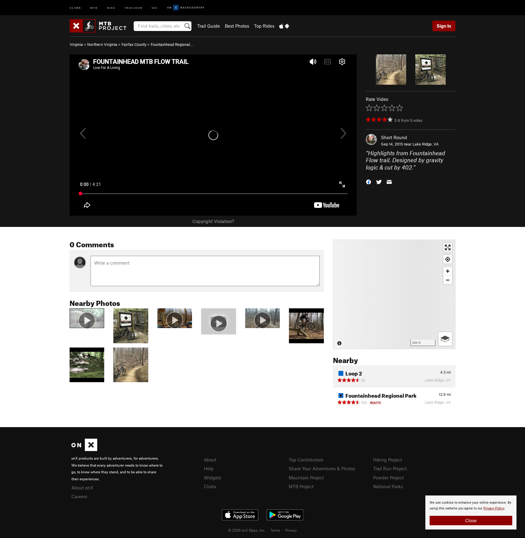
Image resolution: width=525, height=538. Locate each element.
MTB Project (301, 486)
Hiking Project (387, 459)
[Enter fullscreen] (447, 247)
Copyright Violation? (213, 221)
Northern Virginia (102, 44)
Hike (111, 7)
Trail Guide (208, 26)
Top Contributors (306, 459)
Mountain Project (306, 477)
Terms (275, 530)
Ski (155, 7)
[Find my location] (447, 259)
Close (471, 520)
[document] (471, 512)
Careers (79, 496)
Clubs (210, 486)
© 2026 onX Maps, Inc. (246, 530)
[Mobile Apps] (284, 26)
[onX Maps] (84, 449)
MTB (94, 7)
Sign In (444, 26)
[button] (368, 181)
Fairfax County (134, 44)
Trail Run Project (390, 468)
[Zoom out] (447, 280)
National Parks (388, 486)
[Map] (394, 294)
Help (209, 468)
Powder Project (388, 477)
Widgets (212, 477)
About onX (82, 487)
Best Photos (237, 26)
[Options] (445, 339)
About (210, 459)
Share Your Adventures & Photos (322, 468)
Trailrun (133, 7)
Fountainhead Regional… (172, 44)
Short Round (394, 137)
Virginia (76, 44)
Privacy (291, 530)
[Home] (101, 26)
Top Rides (264, 26)
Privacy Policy (493, 508)
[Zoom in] (447, 271)
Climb (75, 7)
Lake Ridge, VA (426, 144)
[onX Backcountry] (186, 8)
